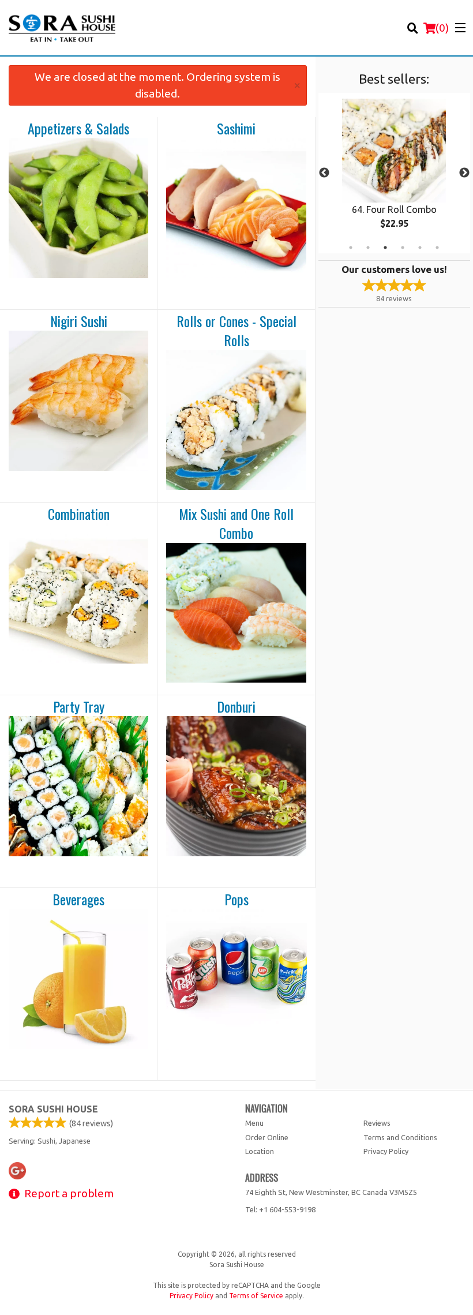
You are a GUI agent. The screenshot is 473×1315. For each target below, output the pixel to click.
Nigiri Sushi (78, 321)
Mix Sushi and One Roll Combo (236, 523)
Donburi (236, 707)
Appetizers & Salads (78, 128)
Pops (236, 899)
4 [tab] (402, 247)
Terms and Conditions (400, 1137)
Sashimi (236, 128)
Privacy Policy (385, 1151)
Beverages (78, 899)
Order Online (266, 1137)
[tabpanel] (394, 173)
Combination (79, 514)
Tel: (280, 1209)
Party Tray (78, 707)
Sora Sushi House (53, 1109)
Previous (324, 173)
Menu (254, 1123)
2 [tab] (368, 247)
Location (259, 1151)
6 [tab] (437, 247)
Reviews (377, 1123)
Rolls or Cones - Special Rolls (236, 331)
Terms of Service (256, 1295)
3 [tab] (385, 247)
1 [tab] (350, 247)
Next (464, 173)
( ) (442, 27)
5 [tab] (420, 247)
